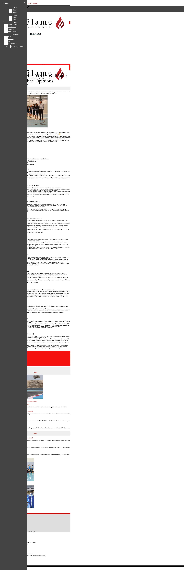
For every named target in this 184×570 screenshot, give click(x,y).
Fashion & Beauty (12, 24)
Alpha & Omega (12, 31)
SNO (29, 531)
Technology (11, 39)
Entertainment (15, 34)
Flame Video (22, 46)
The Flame (6, 3)
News (15, 7)
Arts (9, 41)
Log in (33, 531)
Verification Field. (28, 555)
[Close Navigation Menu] (24, 3)
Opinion (8, 46)
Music (9, 36)
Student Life (11, 29)
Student (15, 12)
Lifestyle (15, 22)
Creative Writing (12, 43)
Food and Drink (12, 27)
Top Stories (36, 69)
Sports (15, 15)
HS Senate (14, 46)
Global (14, 10)
